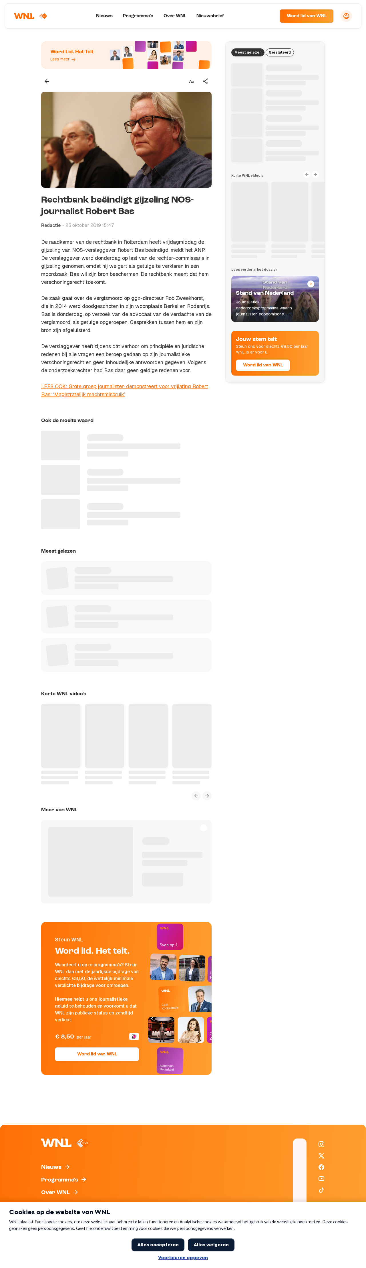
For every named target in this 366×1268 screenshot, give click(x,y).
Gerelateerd (280, 52)
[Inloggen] (346, 16)
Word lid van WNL (307, 16)
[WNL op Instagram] (321, 1144)
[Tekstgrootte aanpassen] (191, 81)
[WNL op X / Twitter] (321, 1155)
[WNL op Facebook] (321, 1167)
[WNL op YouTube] (321, 1178)
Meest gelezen (247, 52)
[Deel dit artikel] (206, 81)
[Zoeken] (268, 16)
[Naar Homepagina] (30, 16)
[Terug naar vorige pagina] (47, 81)
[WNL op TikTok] (321, 1190)
